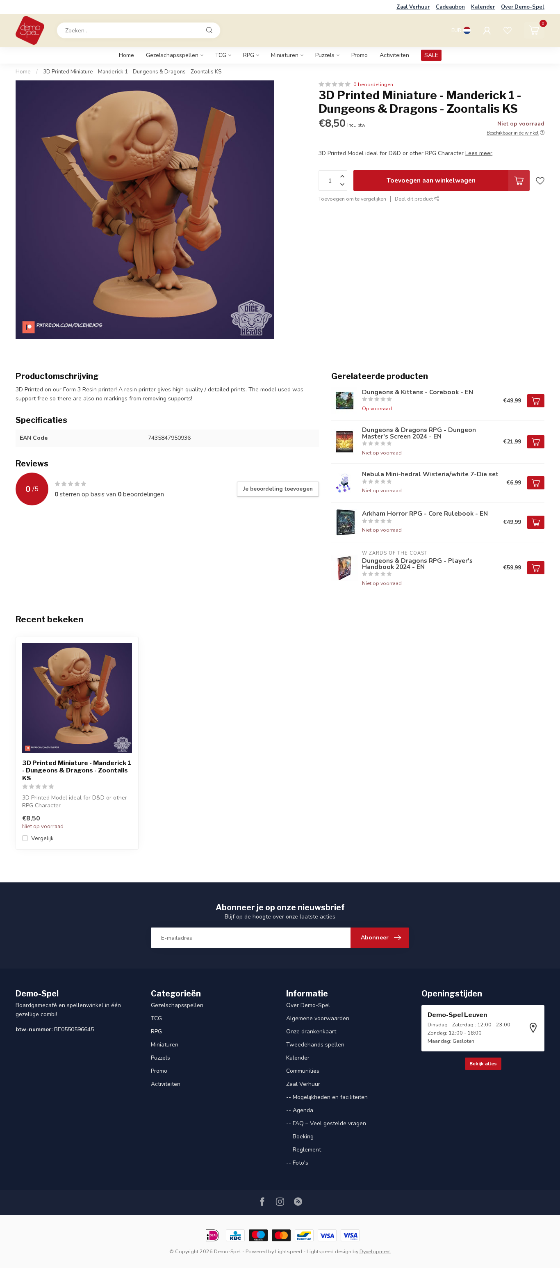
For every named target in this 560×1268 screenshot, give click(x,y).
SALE (431, 55)
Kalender (483, 7)
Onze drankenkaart (311, 1031)
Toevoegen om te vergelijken (352, 198)
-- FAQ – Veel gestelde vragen (326, 1123)
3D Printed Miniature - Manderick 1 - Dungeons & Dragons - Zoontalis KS (132, 71)
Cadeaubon (450, 7)
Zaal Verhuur (413, 7)
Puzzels (325, 55)
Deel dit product (414, 198)
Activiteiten (394, 55)
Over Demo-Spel (522, 7)
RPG (248, 55)
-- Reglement (303, 1150)
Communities (302, 1071)
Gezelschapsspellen (172, 55)
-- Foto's (297, 1163)
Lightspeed (288, 1251)
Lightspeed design (329, 1251)
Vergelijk (42, 838)
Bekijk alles (483, 1063)
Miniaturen (284, 55)
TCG (220, 55)
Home (126, 55)
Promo (359, 55)
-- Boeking (300, 1136)
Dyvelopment (375, 1251)
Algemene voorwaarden (317, 1018)
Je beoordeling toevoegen (278, 489)
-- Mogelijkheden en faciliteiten (327, 1097)
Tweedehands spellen (315, 1045)
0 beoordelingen (373, 84)
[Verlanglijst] (507, 30)
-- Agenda (299, 1110)
